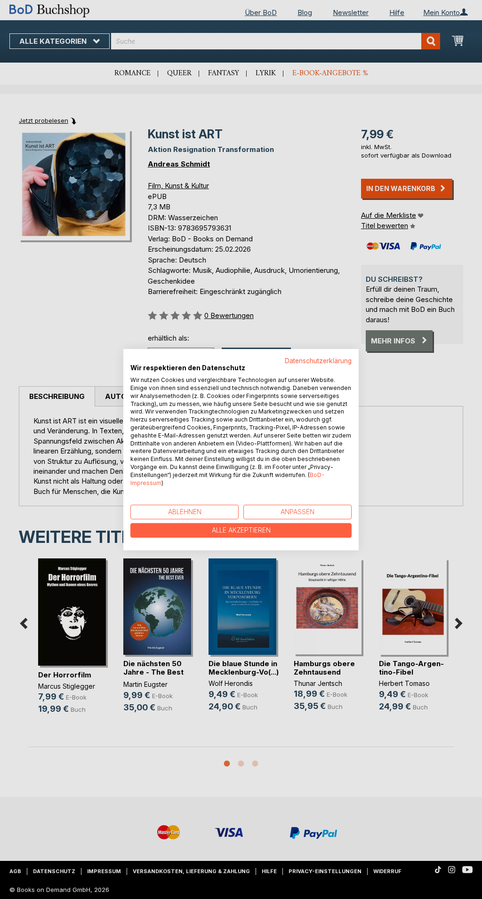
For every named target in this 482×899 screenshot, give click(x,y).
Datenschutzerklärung (318, 360)
